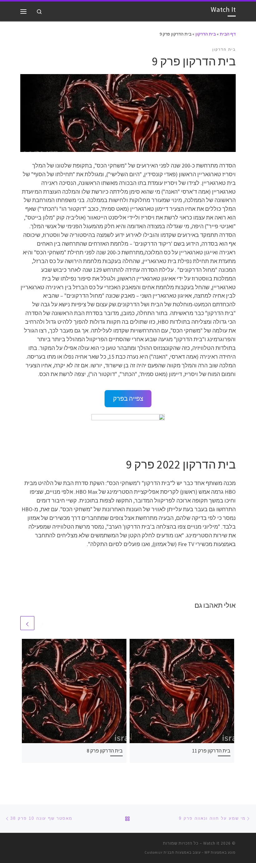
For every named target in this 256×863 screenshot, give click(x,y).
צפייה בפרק (128, 398)
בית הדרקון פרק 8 (105, 750)
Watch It (211, 843)
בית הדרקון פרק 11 (211, 750)
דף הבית (228, 34)
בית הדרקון (205, 34)
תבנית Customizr (160, 852)
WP (207, 852)
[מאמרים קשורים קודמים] (42, 623)
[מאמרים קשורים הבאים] (27, 623)
